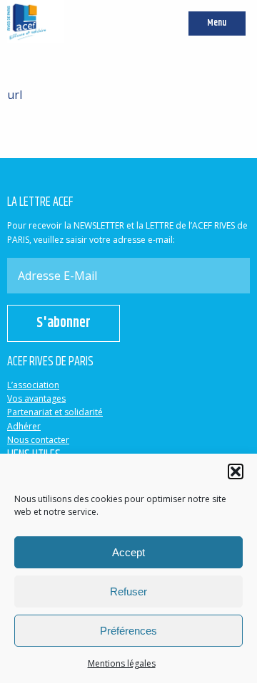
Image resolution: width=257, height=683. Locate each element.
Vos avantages (36, 398)
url (14, 95)
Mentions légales (122, 663)
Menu (216, 23)
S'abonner (63, 323)
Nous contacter (38, 440)
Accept (128, 552)
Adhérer (24, 426)
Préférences (128, 631)
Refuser (128, 591)
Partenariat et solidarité (55, 412)
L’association (33, 385)
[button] (235, 471)
